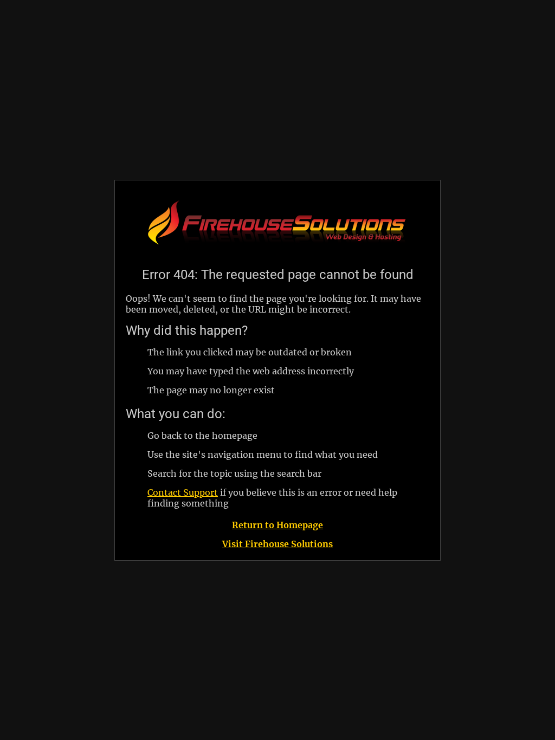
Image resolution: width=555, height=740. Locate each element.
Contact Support (182, 492)
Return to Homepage (277, 525)
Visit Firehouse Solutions (277, 543)
